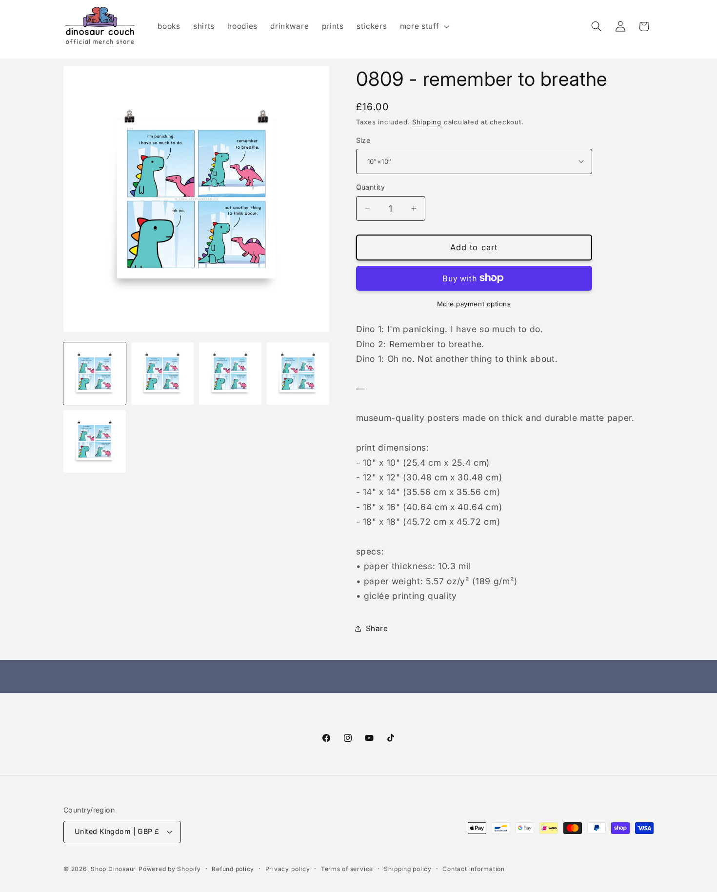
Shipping (426, 121)
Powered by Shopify (170, 868)
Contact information (473, 868)
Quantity (370, 187)
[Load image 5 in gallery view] (94, 441)
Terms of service (347, 868)
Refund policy (233, 868)
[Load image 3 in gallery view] (230, 373)
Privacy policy (287, 868)
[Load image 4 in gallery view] (298, 373)
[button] (424, 26)
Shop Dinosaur (113, 868)
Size (363, 140)
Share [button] (377, 628)
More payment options (474, 303)
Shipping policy (408, 868)
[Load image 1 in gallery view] (94, 373)
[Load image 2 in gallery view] (162, 373)
